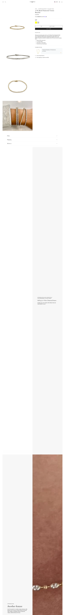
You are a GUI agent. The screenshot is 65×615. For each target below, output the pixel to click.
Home (36, 8)
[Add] (61, 52)
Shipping (9, 139)
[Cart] (62, 2)
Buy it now (49, 28)
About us (9, 143)
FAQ (8, 136)
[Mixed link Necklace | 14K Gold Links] (38, 51)
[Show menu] (3, 2)
